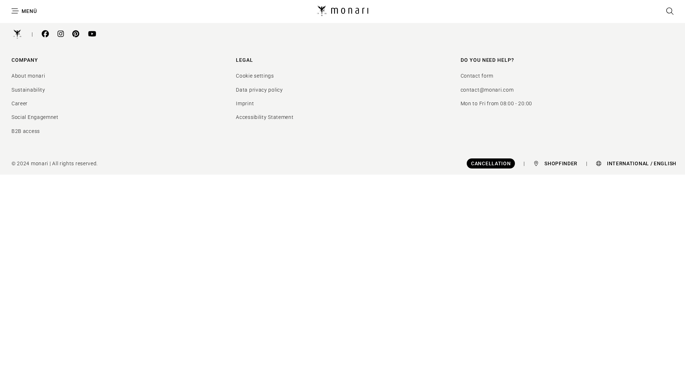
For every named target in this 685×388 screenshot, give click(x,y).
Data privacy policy (259, 90)
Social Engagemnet (35, 117)
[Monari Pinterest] (75, 34)
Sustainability (28, 90)
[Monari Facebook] (45, 34)
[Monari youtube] (92, 34)
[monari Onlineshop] (342, 11)
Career (20, 103)
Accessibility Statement (264, 117)
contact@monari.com (487, 90)
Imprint (245, 103)
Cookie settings (255, 76)
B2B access (26, 131)
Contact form (477, 76)
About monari (28, 76)
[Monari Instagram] (61, 34)
